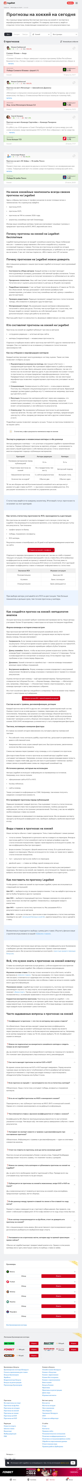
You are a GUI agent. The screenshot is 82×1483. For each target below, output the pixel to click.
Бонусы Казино (47, 1385)
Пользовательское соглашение (53, 1434)
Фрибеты (7, 1377)
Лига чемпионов (48, 1408)
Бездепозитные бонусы (12, 1380)
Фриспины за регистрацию (52, 1390)
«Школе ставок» (43, 933)
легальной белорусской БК (33, 917)
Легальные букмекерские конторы (16, 1337)
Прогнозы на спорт (16, 7)
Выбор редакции (10, 1434)
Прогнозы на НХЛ (10, 1418)
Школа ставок (9, 1429)
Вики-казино (47, 1382)
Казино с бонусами (49, 1372)
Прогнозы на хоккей (11, 1411)
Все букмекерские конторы (16, 1325)
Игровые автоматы (49, 1395)
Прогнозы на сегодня (12, 1408)
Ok (73, 1463)
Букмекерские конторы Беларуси (16, 1370)
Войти (70, 3)
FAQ (5, 1436)
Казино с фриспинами (50, 1375)
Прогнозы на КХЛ (10, 1416)
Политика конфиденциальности (54, 1436)
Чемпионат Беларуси (50, 1413)
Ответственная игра (49, 1444)
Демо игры (46, 1393)
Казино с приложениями (51, 1380)
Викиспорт (8, 1431)
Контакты (45, 1429)
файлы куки (65, 1463)
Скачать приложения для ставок (16, 1372)
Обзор (23, 1276)
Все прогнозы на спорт (12, 1403)
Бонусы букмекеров (11, 1375)
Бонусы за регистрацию (12, 1382)
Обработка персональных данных (54, 1441)
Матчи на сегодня (48, 1405)
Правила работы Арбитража (52, 1446)
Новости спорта (10, 1426)
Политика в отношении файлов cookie (56, 1439)
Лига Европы (47, 1411)
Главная (6, 7)
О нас (44, 1426)
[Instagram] (5, 1459)
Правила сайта (47, 1431)
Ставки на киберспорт (50, 1418)
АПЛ (44, 1416)
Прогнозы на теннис (11, 1413)
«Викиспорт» (19, 992)
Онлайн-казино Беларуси (51, 1370)
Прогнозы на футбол (11, 1405)
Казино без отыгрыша (50, 1377)
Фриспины (46, 1388)
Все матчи (46, 1403)
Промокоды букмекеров (13, 1385)
